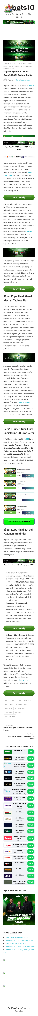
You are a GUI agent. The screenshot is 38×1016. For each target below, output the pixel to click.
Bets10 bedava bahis (25, 700)
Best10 (25, 63)
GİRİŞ (31, 751)
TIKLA (30, 758)
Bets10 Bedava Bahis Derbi (16, 943)
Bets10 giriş (12, 66)
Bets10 (20, 63)
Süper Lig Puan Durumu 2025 (17, 937)
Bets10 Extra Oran (21, 704)
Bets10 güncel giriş (20, 708)
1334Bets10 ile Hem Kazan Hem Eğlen (20, 946)
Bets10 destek (24, 402)
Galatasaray (29, 66)
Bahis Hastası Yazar (23, 80)
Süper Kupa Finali (8, 68)
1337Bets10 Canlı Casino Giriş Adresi (19, 940)
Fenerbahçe (20, 66)
